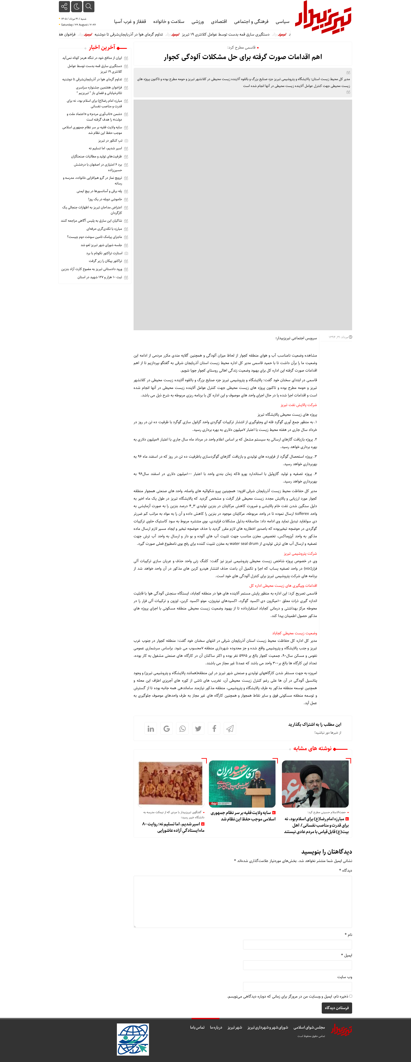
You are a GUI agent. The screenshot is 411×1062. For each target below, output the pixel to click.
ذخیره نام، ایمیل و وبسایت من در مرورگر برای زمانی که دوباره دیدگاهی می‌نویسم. (287, 996)
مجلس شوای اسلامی (309, 1028)
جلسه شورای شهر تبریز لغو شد (101, 245)
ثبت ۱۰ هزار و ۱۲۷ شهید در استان (99, 277)
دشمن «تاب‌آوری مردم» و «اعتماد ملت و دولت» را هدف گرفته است (94, 116)
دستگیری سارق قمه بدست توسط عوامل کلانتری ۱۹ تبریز (244, 34)
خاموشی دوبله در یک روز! (105, 199)
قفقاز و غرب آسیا (130, 22)
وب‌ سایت (344, 977)
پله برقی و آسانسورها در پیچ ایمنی (99, 191)
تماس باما (197, 1028)
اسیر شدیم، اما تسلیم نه (105, 148)
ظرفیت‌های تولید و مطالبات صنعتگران (96, 156)
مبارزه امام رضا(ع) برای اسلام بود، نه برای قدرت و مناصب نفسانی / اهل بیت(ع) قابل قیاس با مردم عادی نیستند (316, 825)
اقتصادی (219, 22)
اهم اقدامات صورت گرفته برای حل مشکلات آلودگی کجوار (243, 57)
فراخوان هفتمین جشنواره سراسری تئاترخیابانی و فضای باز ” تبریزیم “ (99, 90)
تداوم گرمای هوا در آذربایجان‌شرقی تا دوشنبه (147, 34)
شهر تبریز (235, 1028)
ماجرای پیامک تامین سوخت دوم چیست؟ (94, 237)
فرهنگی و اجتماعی (251, 22)
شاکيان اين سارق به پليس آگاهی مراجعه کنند (91, 221)
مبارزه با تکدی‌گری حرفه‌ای (104, 229)
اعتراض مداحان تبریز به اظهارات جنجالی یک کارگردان (92, 210)
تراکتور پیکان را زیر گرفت (105, 261)
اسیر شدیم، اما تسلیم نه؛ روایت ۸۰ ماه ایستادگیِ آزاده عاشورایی (173, 827)
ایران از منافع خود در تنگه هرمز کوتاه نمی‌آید (92, 58)
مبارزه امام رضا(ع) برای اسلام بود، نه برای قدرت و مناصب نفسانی (94, 103)
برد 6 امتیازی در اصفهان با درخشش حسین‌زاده (98, 167)
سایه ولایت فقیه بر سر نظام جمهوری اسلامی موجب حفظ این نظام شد (243, 816)
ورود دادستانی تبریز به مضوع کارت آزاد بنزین (91, 269)
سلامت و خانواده (168, 22)
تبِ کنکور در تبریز (110, 140)
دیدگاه (345, 870)
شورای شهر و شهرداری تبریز (267, 1028)
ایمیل (346, 955)
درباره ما (216, 1028)
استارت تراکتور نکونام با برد (104, 253)
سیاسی (282, 22)
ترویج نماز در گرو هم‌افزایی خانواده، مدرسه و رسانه (92, 180)
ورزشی (198, 22)
